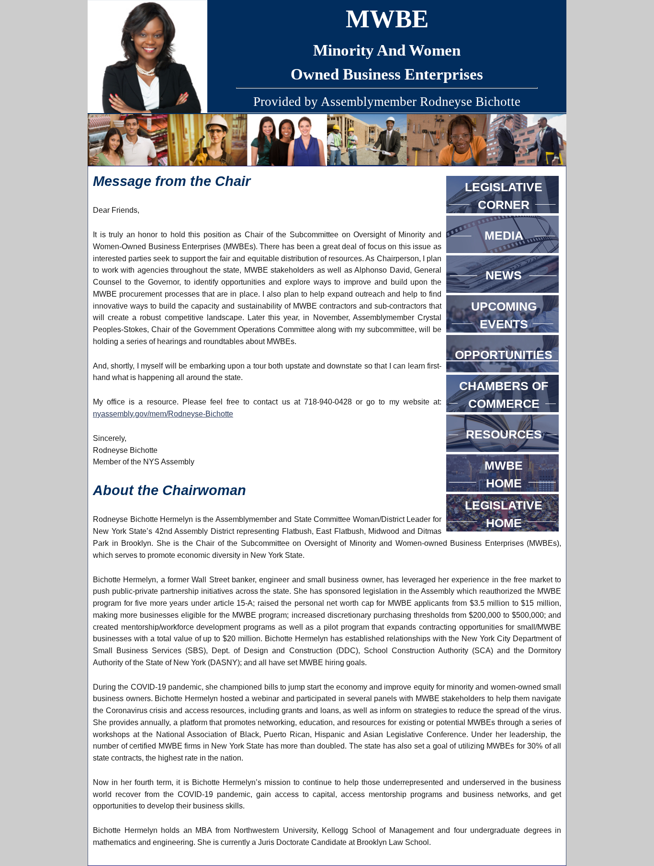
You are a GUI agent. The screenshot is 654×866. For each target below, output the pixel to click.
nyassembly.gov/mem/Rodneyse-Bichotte (163, 413)
